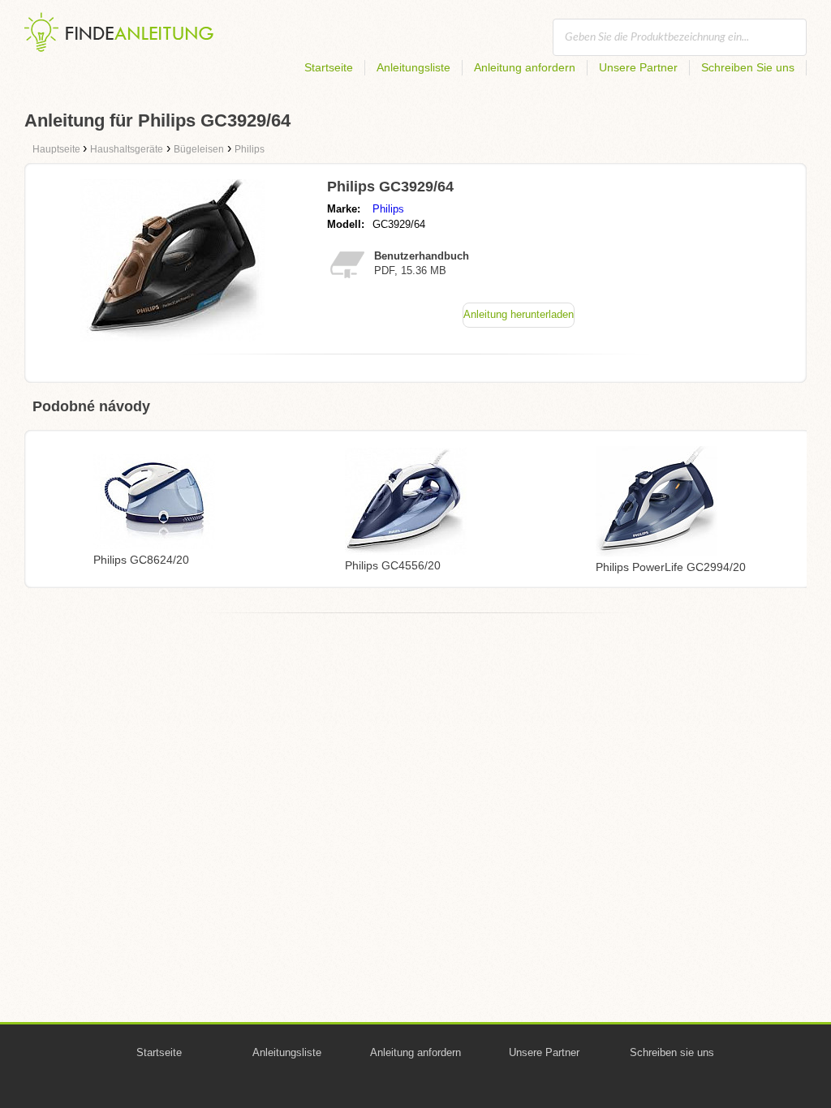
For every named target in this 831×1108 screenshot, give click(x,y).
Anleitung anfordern (524, 67)
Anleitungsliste (413, 67)
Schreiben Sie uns (747, 67)
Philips (388, 209)
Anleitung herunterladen (518, 314)
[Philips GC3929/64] (172, 337)
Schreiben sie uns (672, 1052)
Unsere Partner (638, 67)
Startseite (328, 67)
